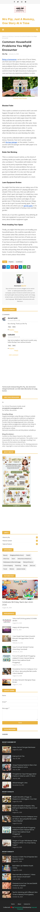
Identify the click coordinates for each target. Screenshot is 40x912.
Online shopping (8, 565)
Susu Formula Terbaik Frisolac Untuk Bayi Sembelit (23, 648)
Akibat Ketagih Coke (19, 783)
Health (28, 555)
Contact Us (27, 904)
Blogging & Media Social (17, 555)
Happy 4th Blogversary (20, 627)
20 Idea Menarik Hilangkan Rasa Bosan (23, 681)
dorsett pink (12, 318)
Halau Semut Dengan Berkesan (23, 747)
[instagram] (22, 2)
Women (12, 569)
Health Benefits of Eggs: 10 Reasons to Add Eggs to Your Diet (24, 798)
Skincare (32, 565)
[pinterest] (25, 2)
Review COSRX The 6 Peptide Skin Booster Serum (24, 858)
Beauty (5, 555)
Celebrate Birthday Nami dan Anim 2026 (17, 603)
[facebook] (14, 2)
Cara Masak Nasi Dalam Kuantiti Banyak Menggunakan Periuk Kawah (23, 638)
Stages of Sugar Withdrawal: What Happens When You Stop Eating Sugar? (24, 843)
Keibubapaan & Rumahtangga (12, 562)
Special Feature (20, 544)
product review (21, 569)
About (19, 904)
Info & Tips (6, 558)
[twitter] (18, 2)
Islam (13, 558)
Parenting (18, 565)
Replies (11, 330)
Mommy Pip (20, 537)
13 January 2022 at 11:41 (14, 337)
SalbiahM (11, 335)
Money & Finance (28, 562)
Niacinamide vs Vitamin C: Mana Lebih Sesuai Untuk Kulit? (23, 876)
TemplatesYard (18, 907)
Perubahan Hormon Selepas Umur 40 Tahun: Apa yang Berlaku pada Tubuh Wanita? (24, 671)
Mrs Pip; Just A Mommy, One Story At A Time (18, 21)
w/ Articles (10, 36)
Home (4, 36)
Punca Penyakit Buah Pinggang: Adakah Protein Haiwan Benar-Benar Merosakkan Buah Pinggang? (23, 659)
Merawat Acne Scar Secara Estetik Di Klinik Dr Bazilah (24, 884)
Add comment (13, 355)
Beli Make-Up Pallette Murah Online (22, 867)
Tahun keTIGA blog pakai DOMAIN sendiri (24, 620)
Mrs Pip (4, 54)
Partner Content (20, 540)
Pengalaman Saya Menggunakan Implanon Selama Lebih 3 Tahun (24, 775)
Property (11, 262)
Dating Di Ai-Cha (18, 756)
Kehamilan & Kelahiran (24, 558)
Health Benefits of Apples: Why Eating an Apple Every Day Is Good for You (24, 808)
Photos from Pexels (20, 98)
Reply (9, 327)
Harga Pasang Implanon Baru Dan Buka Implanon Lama (24, 766)
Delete (14, 327)
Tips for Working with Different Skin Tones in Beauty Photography (25, 893)
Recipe (25, 565)
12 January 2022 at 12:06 (14, 320)
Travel (5, 569)
